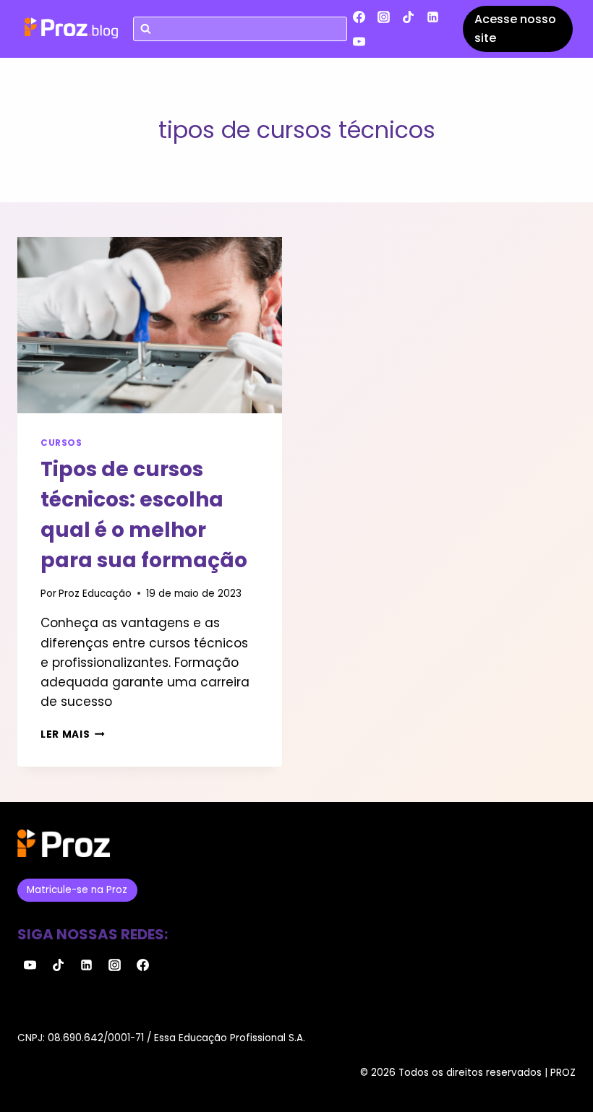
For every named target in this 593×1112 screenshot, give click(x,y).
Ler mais (72, 734)
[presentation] (149, 325)
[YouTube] (359, 41)
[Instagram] (384, 16)
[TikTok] (408, 16)
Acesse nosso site (515, 28)
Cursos (61, 443)
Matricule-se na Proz (77, 890)
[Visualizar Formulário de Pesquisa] (240, 29)
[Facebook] (359, 16)
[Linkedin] (433, 16)
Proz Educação (95, 593)
